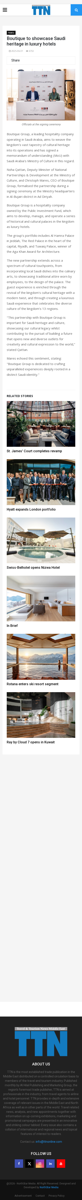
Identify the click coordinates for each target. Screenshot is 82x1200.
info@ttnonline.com (49, 1141)
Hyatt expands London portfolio (31, 509)
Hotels (11, 33)
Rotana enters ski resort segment (32, 684)
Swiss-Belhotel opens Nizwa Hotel (33, 568)
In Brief (12, 626)
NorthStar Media (49, 1187)
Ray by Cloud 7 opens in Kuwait (31, 742)
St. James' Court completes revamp (34, 451)
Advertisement (23, 1195)
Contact (40, 1195)
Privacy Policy (57, 1195)
